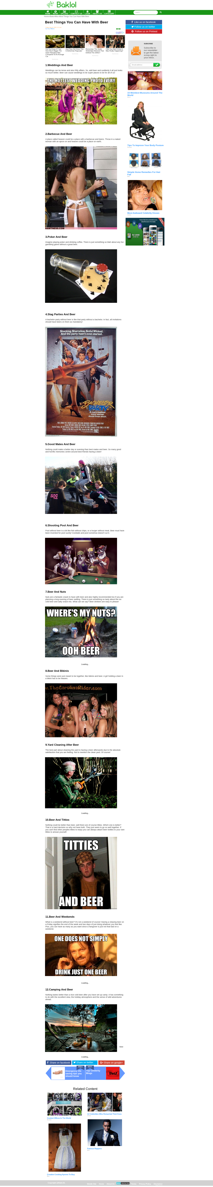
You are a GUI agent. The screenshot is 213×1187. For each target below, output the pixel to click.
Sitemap (159, 1186)
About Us (111, 1184)
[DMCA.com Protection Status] (123, 1184)
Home (101, 1184)
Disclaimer (158, 1184)
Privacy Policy (145, 1184)
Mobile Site (91, 1184)
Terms (133, 1184)
